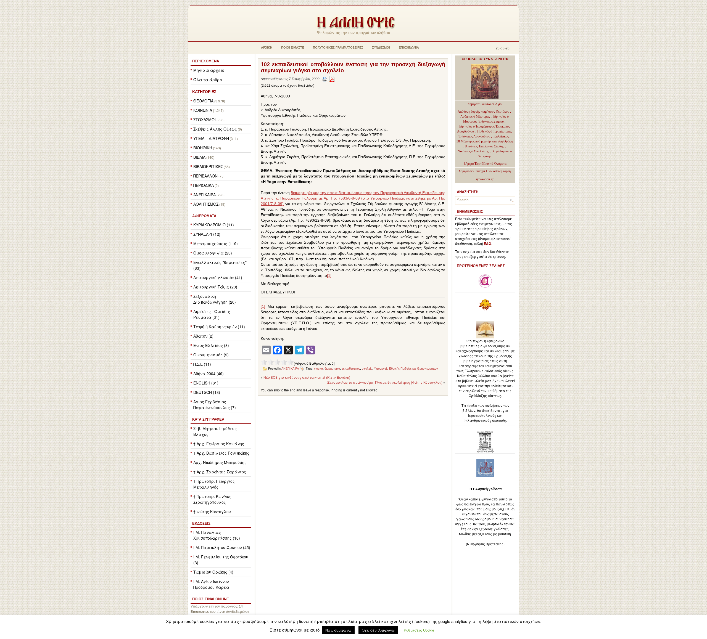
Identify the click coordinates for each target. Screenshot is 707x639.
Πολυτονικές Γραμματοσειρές (338, 47)
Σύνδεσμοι (381, 47)
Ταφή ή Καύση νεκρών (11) (219, 326)
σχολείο (367, 368)
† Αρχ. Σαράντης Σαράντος (219, 471)
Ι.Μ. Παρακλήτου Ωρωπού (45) (221, 547)
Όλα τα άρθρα (208, 79)
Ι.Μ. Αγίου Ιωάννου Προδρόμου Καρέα (211, 584)
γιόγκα (318, 368)
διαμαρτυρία (332, 368)
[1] (329, 275)
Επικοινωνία (409, 47)
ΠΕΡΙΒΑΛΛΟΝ (205, 176)
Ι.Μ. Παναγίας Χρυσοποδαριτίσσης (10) (216, 535)
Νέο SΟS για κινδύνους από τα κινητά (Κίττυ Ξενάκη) (306, 377)
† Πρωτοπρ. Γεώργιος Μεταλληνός (214, 484)
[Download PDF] (332, 79)
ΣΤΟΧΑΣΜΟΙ (204, 119)
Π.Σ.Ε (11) (202, 364)
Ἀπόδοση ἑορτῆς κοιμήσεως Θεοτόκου (484, 111)
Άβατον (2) (203, 336)
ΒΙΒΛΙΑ (199, 157)
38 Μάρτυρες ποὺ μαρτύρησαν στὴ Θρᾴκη (485, 141)
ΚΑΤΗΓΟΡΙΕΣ (204, 91)
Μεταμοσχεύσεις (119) (215, 243)
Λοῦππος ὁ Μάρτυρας (475, 116)
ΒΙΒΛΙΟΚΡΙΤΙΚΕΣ (208, 166)
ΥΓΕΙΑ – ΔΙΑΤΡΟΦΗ (211, 138)
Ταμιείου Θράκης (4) (213, 572)
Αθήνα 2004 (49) (208, 373)
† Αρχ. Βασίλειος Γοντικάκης (221, 453)
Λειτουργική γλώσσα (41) (217, 277)
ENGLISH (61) (205, 383)
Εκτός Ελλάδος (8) (211, 345)
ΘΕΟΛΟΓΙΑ (203, 101)
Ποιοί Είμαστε (292, 47)
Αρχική (266, 47)
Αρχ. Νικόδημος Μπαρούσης (220, 462)
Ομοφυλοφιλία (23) (212, 253)
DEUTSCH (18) (206, 392)
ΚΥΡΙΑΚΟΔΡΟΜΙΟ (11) (213, 224)
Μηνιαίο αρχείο (208, 70)
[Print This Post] (325, 79)
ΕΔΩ (487, 244)
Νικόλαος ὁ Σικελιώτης (473, 151)
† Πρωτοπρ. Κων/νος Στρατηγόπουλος (212, 499)
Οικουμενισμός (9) (211, 354)
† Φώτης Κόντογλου (212, 511)
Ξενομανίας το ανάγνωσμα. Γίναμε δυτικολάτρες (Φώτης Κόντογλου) (384, 382)
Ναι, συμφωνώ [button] (338, 630)
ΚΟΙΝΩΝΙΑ (202, 110)
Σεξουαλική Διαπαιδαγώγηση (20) (214, 299)
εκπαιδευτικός (351, 368)
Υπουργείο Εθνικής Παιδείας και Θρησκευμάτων (406, 368)
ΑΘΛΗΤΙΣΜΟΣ (205, 204)
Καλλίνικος (502, 136)
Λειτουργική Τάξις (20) (215, 287)
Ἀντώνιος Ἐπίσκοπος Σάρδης (484, 146)
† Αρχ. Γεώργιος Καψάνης (218, 443)
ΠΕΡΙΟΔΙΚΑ (203, 185)
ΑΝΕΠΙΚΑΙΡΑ (204, 194)
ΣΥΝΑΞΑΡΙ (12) (206, 234)
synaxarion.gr (485, 179)
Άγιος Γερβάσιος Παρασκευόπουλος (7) (214, 404)
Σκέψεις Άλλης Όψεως (215, 129)
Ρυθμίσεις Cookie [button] (419, 630)
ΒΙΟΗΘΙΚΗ (202, 147)
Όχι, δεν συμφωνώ (378, 630)
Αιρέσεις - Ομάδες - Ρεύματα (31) (213, 314)
